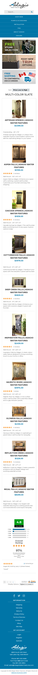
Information (19, 600)
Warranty (19, 608)
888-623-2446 (23, 661)
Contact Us (19, 620)
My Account (19, 630)
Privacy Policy (19, 614)
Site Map (19, 626)
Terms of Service (19, 617)
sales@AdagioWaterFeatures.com (21, 665)
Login (19, 634)
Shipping (19, 605)
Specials (19, 641)
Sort (10, 90)
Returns (19, 611)
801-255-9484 (22, 658)
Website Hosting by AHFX (19, 672)
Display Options (13, 584)
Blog (19, 623)
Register (19, 637)
